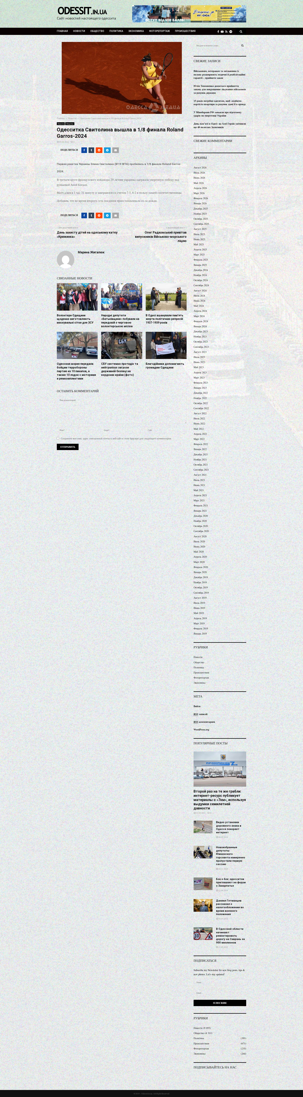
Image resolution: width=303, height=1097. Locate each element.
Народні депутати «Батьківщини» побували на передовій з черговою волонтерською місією (120, 321)
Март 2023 (199, 377)
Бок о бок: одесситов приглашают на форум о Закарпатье (231, 882)
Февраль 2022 (201, 444)
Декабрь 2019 (201, 577)
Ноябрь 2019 (200, 582)
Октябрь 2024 (201, 280)
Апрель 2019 (200, 618)
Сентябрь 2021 (201, 469)
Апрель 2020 (200, 556)
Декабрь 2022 (201, 392)
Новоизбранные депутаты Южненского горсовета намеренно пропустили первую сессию (230, 856)
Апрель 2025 (200, 249)
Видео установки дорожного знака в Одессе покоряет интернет (228, 827)
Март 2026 (199, 193)
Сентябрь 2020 (201, 531)
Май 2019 (199, 613)
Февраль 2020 (201, 567)
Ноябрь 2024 (200, 275)
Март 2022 (199, 439)
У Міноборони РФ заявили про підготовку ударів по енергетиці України (217, 114)
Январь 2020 (200, 572)
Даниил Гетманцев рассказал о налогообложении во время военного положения (230, 907)
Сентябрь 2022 (201, 408)
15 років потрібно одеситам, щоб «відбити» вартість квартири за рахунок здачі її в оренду (220, 102)
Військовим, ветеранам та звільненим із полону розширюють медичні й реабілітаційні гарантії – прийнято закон (219, 74)
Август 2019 (200, 597)
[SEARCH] (242, 45)
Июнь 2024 (199, 300)
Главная (62, 31)
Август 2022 (200, 413)
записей (200, 714)
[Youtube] (223, 31)
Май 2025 (199, 244)
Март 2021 (199, 500)
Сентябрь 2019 (201, 592)
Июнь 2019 (199, 608)
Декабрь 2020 (201, 515)
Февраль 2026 (201, 198)
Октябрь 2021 (201, 464)
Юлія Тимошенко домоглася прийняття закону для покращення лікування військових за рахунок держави (220, 89)
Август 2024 (200, 290)
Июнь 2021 (199, 485)
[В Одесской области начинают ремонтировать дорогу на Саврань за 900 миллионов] (203, 933)
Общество (97, 31)
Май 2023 (199, 367)
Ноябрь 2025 (200, 213)
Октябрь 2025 (201, 218)
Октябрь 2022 (201, 403)
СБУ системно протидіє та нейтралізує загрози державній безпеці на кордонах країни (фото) (119, 369)
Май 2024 (199, 305)
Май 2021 (199, 490)
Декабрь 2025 (201, 208)
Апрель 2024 (200, 311)
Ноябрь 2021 (200, 459)
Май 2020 (199, 551)
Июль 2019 (199, 602)
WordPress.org (201, 729)
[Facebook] (219, 31)
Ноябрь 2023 (200, 336)
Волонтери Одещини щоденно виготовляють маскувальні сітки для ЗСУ (75, 319)
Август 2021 (200, 474)
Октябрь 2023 (201, 341)
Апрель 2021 (200, 495)
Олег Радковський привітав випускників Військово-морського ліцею (161, 237)
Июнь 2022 (199, 423)
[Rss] (227, 31)
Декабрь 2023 (201, 331)
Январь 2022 (200, 449)
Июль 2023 (199, 357)
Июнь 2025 (199, 239)
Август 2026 (200, 167)
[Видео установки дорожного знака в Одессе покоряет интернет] (203, 827)
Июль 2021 (199, 480)
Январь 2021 (200, 510)
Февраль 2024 (201, 321)
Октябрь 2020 (201, 526)
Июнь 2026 (199, 177)
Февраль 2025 (201, 259)
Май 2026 (199, 183)
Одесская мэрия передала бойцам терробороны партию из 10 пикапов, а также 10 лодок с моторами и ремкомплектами (76, 371)
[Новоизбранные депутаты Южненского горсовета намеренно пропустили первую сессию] (203, 852)
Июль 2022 (199, 418)
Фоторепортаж (159, 31)
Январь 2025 (200, 265)
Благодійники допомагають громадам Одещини (165, 365)
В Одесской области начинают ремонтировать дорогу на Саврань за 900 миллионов (230, 935)
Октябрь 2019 (201, 587)
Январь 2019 (200, 633)
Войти (197, 706)
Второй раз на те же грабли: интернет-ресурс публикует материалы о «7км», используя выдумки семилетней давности (220, 799)
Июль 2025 (199, 234)
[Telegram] (231, 31)
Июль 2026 (199, 172)
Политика (116, 31)
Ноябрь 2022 (200, 398)
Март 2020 (199, 562)
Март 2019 (199, 623)
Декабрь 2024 (201, 270)
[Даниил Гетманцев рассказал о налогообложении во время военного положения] (203, 905)
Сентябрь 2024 (201, 285)
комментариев (204, 722)
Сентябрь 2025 (201, 223)
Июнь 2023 (199, 362)
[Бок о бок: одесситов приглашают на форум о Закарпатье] (203, 883)
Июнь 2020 (199, 546)
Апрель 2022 (200, 434)
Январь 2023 (200, 387)
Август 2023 (200, 352)
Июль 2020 (199, 541)
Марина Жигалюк (91, 252)
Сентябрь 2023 (201, 346)
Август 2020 (200, 536)
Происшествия (185, 31)
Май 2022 (199, 428)
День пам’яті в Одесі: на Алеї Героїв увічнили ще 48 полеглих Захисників (220, 125)
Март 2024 (199, 316)
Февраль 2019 (201, 628)
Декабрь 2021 (201, 454)
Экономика (136, 31)
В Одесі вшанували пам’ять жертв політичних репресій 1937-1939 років (164, 319)
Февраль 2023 (201, 382)
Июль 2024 (199, 295)
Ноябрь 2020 (200, 521)
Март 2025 (199, 254)
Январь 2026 (200, 203)
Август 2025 (200, 229)
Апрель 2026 (200, 188)
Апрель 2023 (200, 372)
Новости (79, 31)
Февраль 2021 (201, 505)
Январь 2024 (200, 326)
